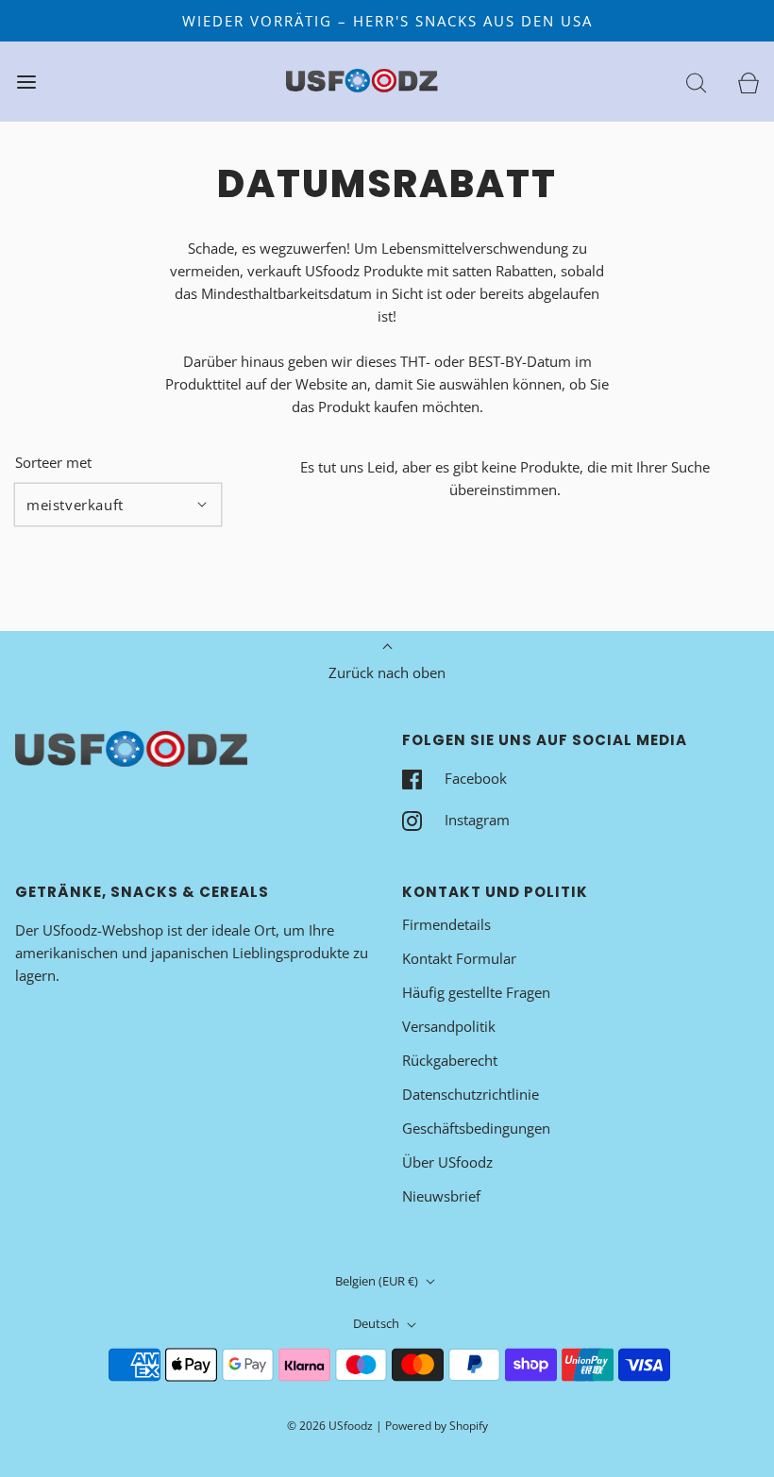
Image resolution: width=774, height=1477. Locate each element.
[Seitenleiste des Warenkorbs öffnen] (748, 82)
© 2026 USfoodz (330, 1426)
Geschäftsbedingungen (476, 1128)
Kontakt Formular (459, 958)
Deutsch (377, 1323)
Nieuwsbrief (441, 1196)
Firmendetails (446, 924)
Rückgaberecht (449, 1060)
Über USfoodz (447, 1162)
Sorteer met (53, 463)
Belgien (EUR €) (378, 1280)
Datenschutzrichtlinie (470, 1094)
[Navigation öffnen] (26, 82)
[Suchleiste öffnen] (696, 82)
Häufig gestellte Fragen (476, 992)
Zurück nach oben (387, 672)
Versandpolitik (449, 1026)
